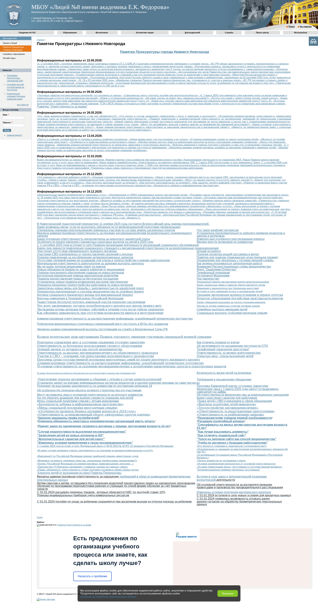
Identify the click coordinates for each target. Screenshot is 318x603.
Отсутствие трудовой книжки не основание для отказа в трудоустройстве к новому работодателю (103, 260)
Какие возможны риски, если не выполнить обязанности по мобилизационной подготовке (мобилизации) (109, 227)
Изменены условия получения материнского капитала (234, 492)
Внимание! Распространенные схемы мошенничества (234, 266)
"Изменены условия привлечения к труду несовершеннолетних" (85, 442)
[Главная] (14, 27)
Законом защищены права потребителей (68, 417)
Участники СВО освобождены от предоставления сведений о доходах (85, 254)
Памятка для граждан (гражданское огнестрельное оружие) (237, 257)
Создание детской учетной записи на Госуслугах (15, 87)
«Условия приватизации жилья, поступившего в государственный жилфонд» (239, 466)
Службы (229, 32)
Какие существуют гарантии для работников (227, 397)
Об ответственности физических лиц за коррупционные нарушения (243, 394)
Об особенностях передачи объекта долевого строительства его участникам (89, 390)
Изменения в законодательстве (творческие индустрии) (228, 288)
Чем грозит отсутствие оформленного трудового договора (77, 251)
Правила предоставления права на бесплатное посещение (78, 278)
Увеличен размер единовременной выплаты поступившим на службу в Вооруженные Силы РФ (102, 329)
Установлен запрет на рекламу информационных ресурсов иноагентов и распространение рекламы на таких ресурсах (118, 382)
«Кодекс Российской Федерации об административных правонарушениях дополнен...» (85, 463)
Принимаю (228, 593)
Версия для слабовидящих (313, 41)
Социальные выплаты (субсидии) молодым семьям (232, 312)
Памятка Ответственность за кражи (74, 525)
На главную (306, 26)
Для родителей (192, 32)
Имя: (6, 115)
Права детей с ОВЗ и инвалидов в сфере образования (234, 401)
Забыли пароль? (14, 135)
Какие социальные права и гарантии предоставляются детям (231, 285)
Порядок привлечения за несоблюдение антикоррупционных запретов (85, 257)
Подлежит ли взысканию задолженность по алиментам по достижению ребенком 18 (94, 385)
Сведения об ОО (27, 32)
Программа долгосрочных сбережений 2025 (15, 78)
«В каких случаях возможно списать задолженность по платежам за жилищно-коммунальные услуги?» (95, 450)
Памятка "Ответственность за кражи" (62, 106)
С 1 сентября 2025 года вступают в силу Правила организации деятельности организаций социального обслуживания (118, 245)
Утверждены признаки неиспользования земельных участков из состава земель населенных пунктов (106, 230)
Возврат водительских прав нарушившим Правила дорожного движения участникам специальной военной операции (124, 337)
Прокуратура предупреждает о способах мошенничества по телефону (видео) (90, 291)
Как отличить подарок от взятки (218, 342)
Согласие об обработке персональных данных (108, 596)
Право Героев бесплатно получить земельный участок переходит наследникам (91, 302)
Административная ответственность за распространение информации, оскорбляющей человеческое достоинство (115, 318)
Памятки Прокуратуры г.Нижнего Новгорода (13, 48)
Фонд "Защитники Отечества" (217, 269)
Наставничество (208, 278)
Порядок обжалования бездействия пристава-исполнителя (240, 298)
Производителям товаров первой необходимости (235, 417)
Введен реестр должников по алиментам (225, 241)
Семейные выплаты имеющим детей (222, 309)
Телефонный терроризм (213, 272)
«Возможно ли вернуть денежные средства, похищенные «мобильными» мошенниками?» (87, 460)
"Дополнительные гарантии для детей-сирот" (71, 439)
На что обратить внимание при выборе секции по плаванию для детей (85, 397)
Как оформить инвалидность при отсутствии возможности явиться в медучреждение (100, 313)
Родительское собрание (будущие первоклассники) (16, 96)
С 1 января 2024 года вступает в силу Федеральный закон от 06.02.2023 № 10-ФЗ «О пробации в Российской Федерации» (105, 446)
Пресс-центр (262, 32)
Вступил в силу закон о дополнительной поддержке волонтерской (232, 478)
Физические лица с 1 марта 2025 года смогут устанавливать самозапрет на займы (238, 390)
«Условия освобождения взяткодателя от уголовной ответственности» (236, 463)
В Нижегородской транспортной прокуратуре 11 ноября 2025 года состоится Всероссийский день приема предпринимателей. (123, 223)
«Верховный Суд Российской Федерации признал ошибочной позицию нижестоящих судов (87, 456)
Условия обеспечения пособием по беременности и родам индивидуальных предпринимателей (86, 373)
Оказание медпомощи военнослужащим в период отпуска (240, 295)
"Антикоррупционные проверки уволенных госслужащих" (228, 469)
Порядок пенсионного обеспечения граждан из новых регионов (80, 272)
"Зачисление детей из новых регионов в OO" (70, 435)
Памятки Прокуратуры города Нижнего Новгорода (164, 52)
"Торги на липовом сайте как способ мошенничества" (236, 439)
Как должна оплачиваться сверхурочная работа (229, 263)
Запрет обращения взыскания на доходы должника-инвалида (231, 302)
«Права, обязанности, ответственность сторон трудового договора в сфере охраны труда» (88, 469)
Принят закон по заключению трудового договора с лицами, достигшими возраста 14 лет (104, 426)
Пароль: (8, 122)
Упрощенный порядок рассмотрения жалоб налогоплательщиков (233, 281)
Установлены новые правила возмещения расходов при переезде (82, 281)
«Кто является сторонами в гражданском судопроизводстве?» (232, 446)
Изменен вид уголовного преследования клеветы (231, 239)
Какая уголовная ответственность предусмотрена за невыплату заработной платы (93, 239)
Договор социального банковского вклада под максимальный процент (85, 294)
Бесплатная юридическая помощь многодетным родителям (77, 275)
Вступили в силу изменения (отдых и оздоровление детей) (230, 291)
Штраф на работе (209, 251)
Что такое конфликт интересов (218, 230)
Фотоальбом (300, 32)
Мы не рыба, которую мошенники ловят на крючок (71, 266)
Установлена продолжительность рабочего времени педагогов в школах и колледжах (241, 234)
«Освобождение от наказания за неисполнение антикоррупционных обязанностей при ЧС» (242, 450)
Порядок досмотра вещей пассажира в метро (228, 254)
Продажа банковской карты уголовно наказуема (232, 386)
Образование (70, 32)
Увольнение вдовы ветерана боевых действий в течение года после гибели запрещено (100, 309)
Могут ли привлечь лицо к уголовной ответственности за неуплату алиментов (90, 394)
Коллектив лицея (144, 32)
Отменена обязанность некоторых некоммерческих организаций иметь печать (96, 421)
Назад (40, 517)
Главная (40, 40)
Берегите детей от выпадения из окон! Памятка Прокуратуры (79, 472)
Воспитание (102, 32)
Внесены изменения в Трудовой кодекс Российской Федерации (80, 298)
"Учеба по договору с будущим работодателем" (232, 442)
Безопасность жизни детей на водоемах (224, 372)
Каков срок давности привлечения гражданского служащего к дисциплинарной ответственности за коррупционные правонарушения (128, 248)
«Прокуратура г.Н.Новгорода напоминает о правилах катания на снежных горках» (82, 466)
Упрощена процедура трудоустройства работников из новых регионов (85, 285)
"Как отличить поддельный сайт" (221, 435)
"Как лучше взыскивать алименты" (223, 431)
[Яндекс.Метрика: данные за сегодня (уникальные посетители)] (46, 599)
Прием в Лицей (10, 43)
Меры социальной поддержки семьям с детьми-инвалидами (78, 401)
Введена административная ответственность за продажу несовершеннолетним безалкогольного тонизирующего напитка (114, 234)
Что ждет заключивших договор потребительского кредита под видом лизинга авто (99, 305)
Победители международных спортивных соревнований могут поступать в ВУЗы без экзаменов (102, 323)
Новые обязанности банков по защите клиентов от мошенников (80, 269)
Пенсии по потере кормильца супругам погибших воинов (228, 306)
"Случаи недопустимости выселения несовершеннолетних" (81, 431)
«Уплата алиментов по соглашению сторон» (221, 460)
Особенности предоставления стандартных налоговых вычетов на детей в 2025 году (95, 241)
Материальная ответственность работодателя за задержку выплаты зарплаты (90, 263)
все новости (23, 105)
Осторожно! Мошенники (213, 275)
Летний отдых (9, 58)
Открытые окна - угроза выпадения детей (225, 356)
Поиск (292, 26)
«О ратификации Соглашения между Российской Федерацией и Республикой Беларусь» (239, 456)
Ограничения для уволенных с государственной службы (235, 260)
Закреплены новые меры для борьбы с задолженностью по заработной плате (90, 288)
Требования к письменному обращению (224, 379)
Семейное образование (14, 54)
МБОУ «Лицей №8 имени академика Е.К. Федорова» (100, 7)
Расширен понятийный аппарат (221, 421)
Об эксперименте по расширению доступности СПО (232, 345)
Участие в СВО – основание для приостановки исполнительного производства (95, 356)
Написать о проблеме (92, 576)
